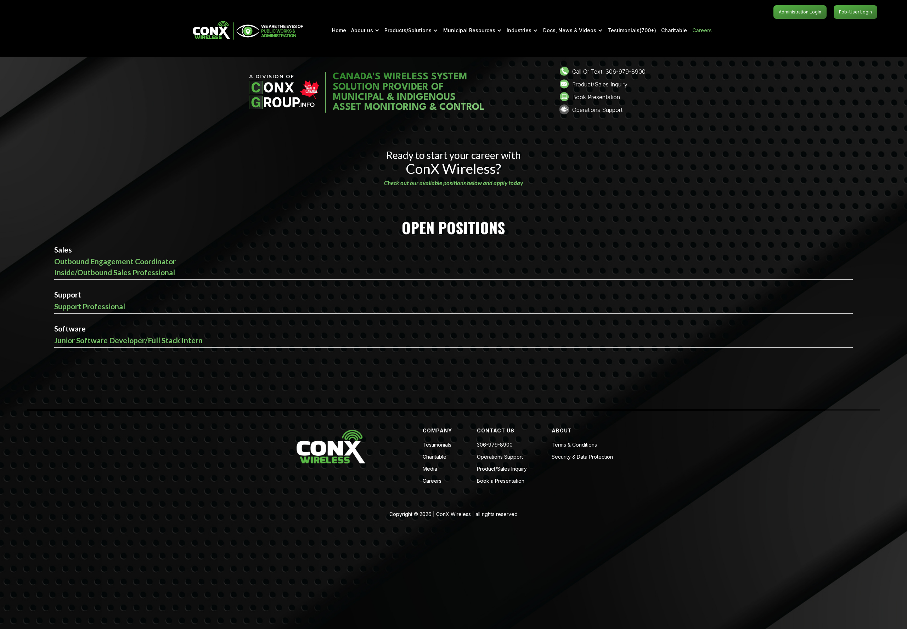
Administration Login (800, 12)
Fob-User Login (855, 12)
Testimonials (437, 445)
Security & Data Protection (582, 457)
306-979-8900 (495, 445)
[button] (365, 30)
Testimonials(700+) (632, 30)
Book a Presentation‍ (500, 481)
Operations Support (500, 457)
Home (339, 30)
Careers (702, 30)
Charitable (674, 30)
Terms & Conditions (574, 445)
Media (430, 469)
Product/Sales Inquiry (502, 469)
